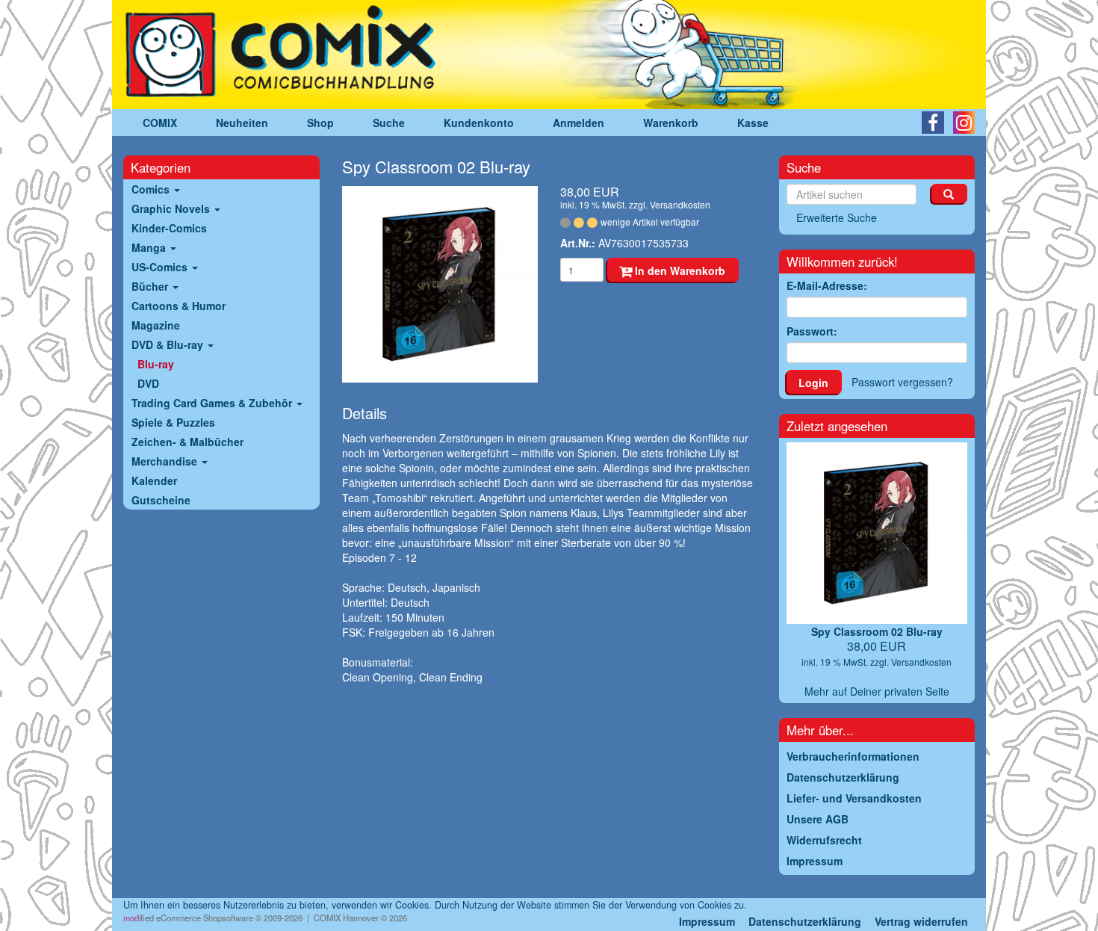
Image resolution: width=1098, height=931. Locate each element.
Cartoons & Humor (178, 305)
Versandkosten (680, 204)
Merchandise (165, 461)
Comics (152, 189)
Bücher (151, 286)
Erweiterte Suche (836, 217)
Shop (320, 122)
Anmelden (578, 122)
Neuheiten (242, 122)
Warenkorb (670, 122)
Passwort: (812, 331)
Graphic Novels (172, 208)
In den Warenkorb (678, 270)
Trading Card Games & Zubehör (213, 402)
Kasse (753, 122)
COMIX (160, 122)
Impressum (707, 921)
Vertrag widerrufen (921, 921)
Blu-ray (155, 363)
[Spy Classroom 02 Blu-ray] (440, 284)
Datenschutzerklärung (804, 921)
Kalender (154, 480)
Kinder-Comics (169, 227)
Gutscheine (160, 499)
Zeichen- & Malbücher (187, 441)
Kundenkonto (479, 122)
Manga (150, 247)
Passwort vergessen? (902, 381)
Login (813, 382)
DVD (148, 383)
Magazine (155, 325)
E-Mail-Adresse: (827, 285)
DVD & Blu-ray (168, 344)
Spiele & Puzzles (173, 422)
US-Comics (160, 266)
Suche (389, 122)
